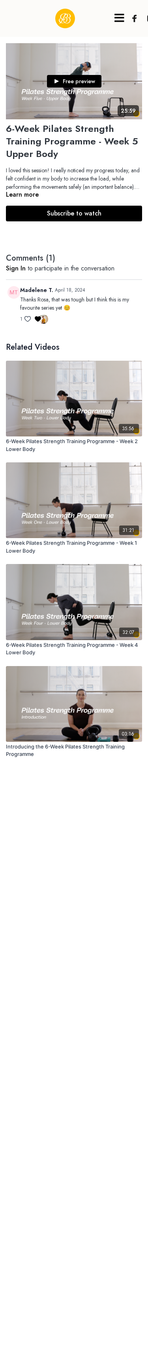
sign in (16, 268)
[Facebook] (132, 18)
